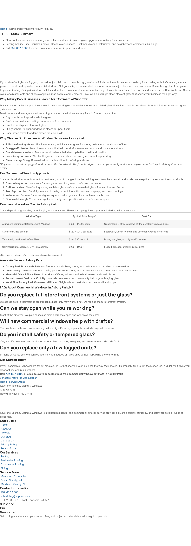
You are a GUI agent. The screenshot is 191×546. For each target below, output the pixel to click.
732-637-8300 (19, 48)
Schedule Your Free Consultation (18, 377)
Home (3, 28)
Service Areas (17, 381)
